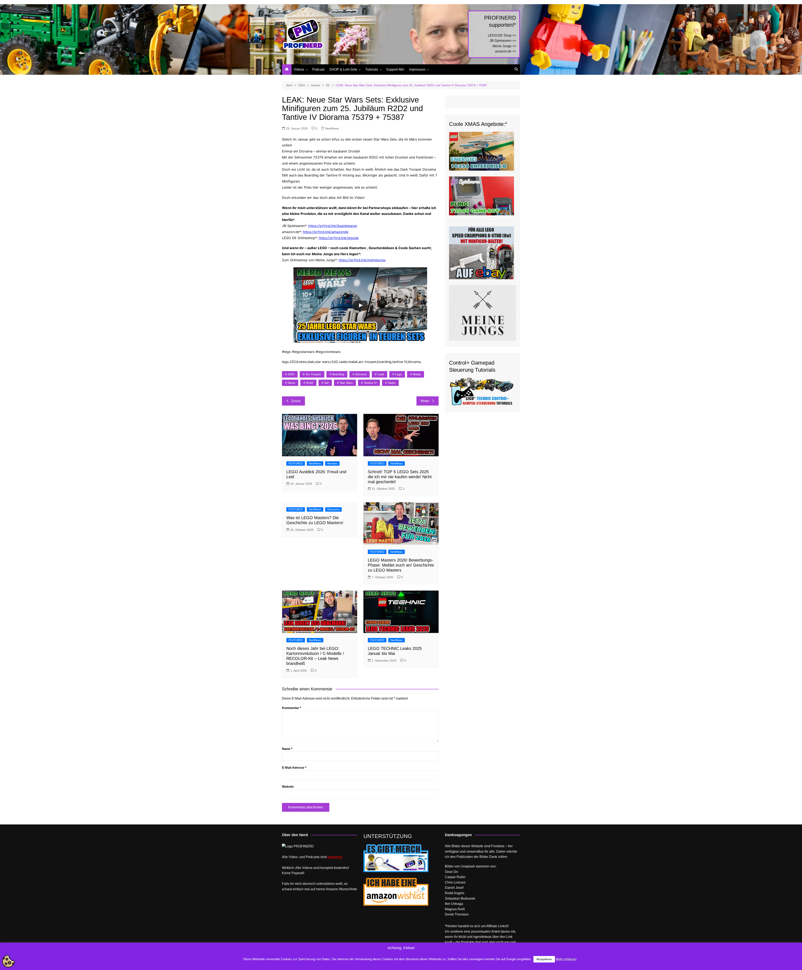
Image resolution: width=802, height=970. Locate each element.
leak (381, 374)
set (326, 382)
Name (287, 749)
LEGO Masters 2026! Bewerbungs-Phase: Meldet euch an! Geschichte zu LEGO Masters (401, 565)
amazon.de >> (505, 51)
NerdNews (332, 128)
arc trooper (313, 374)
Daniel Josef (454, 887)
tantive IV (370, 382)
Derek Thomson (457, 914)
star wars (346, 382)
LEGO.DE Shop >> (502, 35)
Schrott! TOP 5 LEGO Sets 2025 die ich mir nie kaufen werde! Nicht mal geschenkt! (400, 476)
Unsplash (468, 866)
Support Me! (395, 69)
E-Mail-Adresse (294, 767)
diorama (361, 374)
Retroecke (333, 509)
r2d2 (309, 382)
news (291, 382)
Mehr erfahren (566, 959)
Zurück (296, 401)
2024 (291, 374)
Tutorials (371, 69)
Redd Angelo (454, 893)
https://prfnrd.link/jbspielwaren (332, 226)
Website (288, 786)
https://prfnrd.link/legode (339, 238)
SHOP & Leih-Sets (343, 69)
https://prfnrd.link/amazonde (325, 232)
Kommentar (291, 708)
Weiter (425, 401)
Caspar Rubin (455, 877)
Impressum (417, 69)
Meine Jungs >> (504, 46)
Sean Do (451, 872)
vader (392, 382)
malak (417, 374)
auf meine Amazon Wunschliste (334, 889)
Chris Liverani (455, 882)
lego (398, 374)
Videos (299, 69)
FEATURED (295, 463)
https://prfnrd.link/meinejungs (362, 260)
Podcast (318, 69)
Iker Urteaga (454, 903)
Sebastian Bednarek (460, 898)
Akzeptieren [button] (544, 959)
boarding (338, 374)
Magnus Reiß (455, 909)
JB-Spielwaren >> (503, 40)
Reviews (332, 463)
